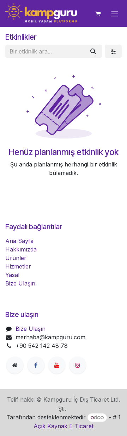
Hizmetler (18, 266)
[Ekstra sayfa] (14, 365)
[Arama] (93, 51)
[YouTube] (56, 365)
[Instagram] (77, 365)
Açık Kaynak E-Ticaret (63, 426)
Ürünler (15, 257)
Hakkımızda (21, 249)
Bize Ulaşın (20, 283)
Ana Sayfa (19, 240)
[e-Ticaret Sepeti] (98, 13)
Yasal (12, 274)
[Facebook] (36, 365)
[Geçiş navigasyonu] (115, 13)
